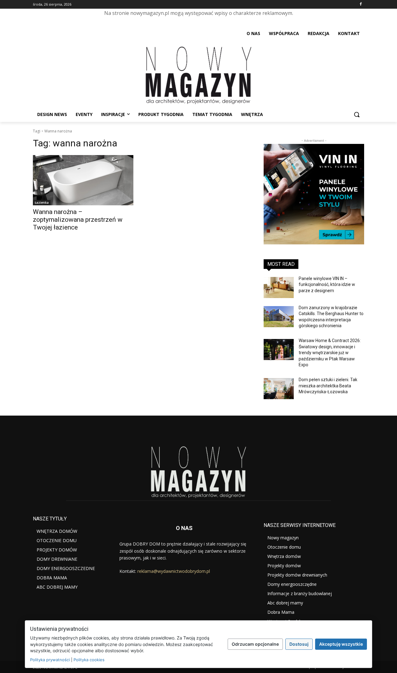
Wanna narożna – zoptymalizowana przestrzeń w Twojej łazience (78, 219)
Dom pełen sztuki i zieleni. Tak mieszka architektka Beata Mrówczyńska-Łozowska (328, 385)
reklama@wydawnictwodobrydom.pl (173, 571)
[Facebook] (360, 4)
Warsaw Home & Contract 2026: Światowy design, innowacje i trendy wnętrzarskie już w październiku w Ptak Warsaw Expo (330, 352)
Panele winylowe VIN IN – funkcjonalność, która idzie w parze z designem (327, 284)
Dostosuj (299, 644)
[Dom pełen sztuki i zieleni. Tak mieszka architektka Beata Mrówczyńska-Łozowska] (279, 388)
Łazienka (42, 202)
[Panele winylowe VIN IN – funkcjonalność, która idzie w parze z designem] (279, 287)
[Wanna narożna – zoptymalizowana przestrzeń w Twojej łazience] (83, 180)
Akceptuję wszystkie (341, 644)
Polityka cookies (89, 659)
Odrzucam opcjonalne (255, 644)
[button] (356, 114)
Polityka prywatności (50, 659)
